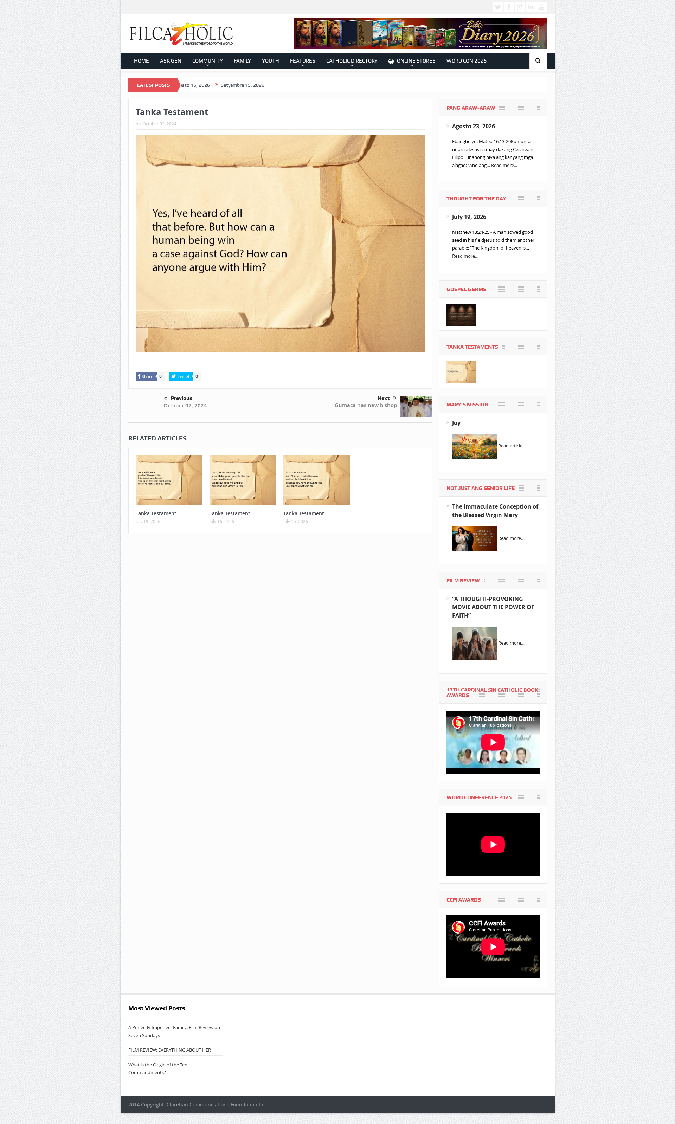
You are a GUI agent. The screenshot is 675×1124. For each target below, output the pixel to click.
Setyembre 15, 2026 (192, 85)
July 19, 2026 (469, 217)
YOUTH (270, 61)
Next (384, 398)
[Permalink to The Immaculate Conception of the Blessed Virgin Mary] (474, 538)
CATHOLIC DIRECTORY (352, 61)
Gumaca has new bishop (366, 405)
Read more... (504, 165)
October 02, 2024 (185, 405)
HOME (141, 61)
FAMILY (242, 61)
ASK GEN (170, 61)
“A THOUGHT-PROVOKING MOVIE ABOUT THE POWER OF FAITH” (493, 607)
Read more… (465, 256)
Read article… (512, 446)
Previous (181, 398)
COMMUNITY (207, 61)
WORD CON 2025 (466, 61)
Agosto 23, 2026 (473, 126)
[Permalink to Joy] (474, 446)
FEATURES (302, 61)
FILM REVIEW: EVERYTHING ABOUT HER (169, 1050)
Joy (456, 423)
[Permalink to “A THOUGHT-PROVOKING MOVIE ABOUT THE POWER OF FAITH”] (474, 643)
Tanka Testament (156, 513)
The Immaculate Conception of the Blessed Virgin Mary (495, 510)
